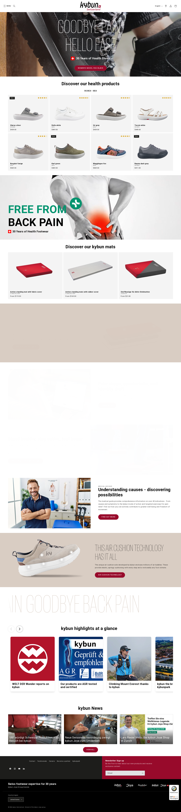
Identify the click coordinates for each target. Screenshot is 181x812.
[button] (4, 6)
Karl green (56, 164)
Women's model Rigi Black (90, 68)
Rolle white (56, 125)
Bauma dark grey (142, 164)
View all (90, 750)
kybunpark (76, 761)
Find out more (108, 517)
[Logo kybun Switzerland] (118, 785)
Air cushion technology (110, 575)
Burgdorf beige (16, 164)
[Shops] (165, 6)
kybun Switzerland (18, 807)
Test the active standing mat (25, 461)
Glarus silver (15, 125)
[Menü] (177, 786)
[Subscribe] (142, 773)
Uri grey (96, 125)
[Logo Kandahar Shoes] (142, 785)
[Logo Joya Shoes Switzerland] (129, 785)
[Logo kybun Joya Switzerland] (162, 785)
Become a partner (63, 761)
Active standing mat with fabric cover (26, 292)
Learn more (107, 405)
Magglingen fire (99, 164)
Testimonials (42, 761)
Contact (32, 761)
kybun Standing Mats (26, 347)
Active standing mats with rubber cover (82, 292)
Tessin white (140, 125)
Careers (52, 761)
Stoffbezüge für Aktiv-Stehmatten (135, 292)
